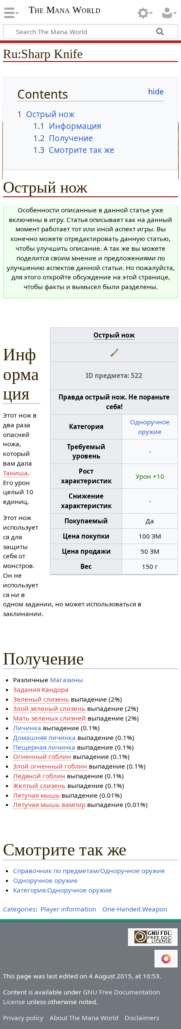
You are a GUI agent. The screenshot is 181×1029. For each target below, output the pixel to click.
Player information (68, 909)
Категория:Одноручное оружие (62, 890)
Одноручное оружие (45, 880)
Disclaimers (142, 1017)
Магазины (66, 679)
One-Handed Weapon (134, 909)
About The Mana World (84, 1017)
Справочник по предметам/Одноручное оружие (89, 870)
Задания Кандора (41, 689)
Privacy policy (23, 1017)
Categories (19, 909)
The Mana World (65, 10)
